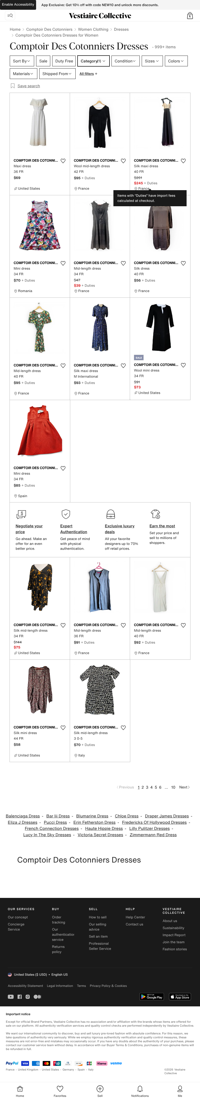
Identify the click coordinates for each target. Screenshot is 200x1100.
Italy (91, 1069)
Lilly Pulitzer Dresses (149, 828)
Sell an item (98, 936)
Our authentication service (63, 934)
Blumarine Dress (92, 816)
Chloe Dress (127, 816)
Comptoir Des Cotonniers (49, 29)
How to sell (97, 917)
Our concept (18, 917)
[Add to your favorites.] (63, 161)
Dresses (121, 29)
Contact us (134, 924)
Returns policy (58, 949)
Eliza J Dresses (22, 822)
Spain (81, 1069)
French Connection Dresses (52, 828)
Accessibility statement (25, 985)
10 (173, 787)
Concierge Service (16, 927)
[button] (190, 15)
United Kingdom (28, 1069)
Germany (68, 1069)
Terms (81, 985)
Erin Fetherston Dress (94, 822)
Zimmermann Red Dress (153, 835)
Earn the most (162, 526)
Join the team (174, 942)
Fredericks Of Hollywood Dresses (154, 822)
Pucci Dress (55, 822)
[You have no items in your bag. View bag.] (190, 15)
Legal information (60, 985)
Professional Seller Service (100, 946)
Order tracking (58, 920)
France (10, 1069)
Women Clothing (93, 29)
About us (170, 920)
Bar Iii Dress (58, 816)
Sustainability (173, 928)
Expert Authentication (73, 529)
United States (50, 1069)
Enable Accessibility (18, 4)
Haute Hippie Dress (104, 828)
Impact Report (174, 935)
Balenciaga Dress (23, 816)
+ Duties (88, 177)
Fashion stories (175, 949)
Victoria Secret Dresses (100, 835)
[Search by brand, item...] (10, 15)
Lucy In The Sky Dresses (47, 835)
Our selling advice (97, 927)
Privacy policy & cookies (108, 985)
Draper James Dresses (167, 816)
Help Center (135, 917)
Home (15, 29)
